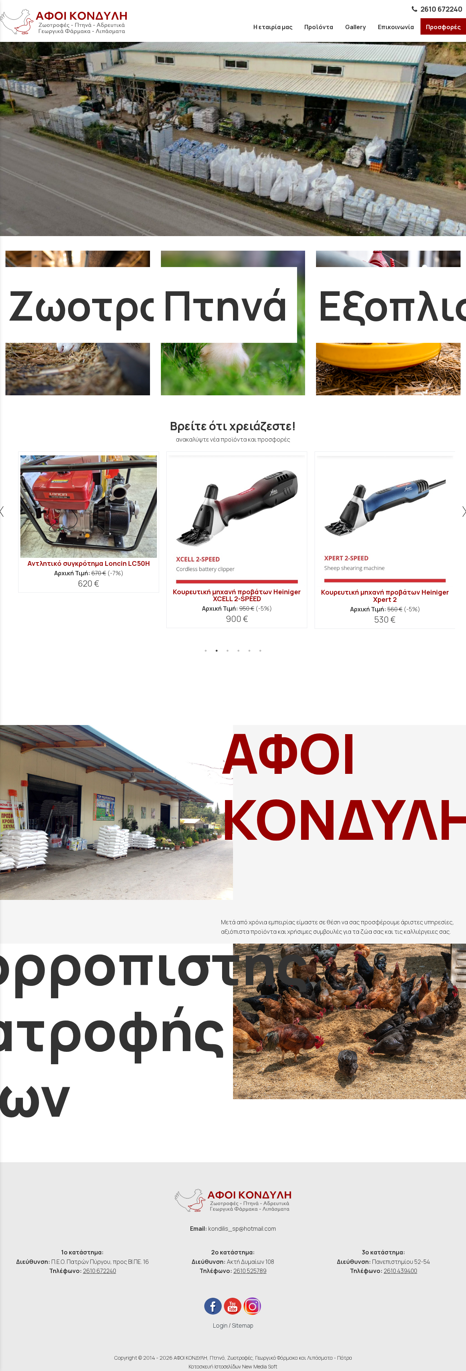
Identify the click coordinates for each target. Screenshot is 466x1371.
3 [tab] (227, 650)
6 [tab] (260, 650)
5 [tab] (249, 650)
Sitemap (242, 1325)
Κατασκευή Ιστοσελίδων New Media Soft (233, 1366)
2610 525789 (249, 1271)
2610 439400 (400, 1271)
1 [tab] (205, 650)
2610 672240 (441, 9)
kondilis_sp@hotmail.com (242, 1229)
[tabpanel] (85, 539)
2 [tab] (216, 650)
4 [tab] (238, 650)
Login (220, 1325)
